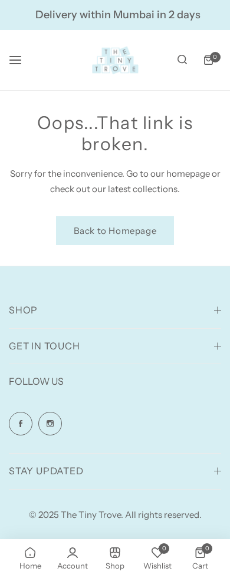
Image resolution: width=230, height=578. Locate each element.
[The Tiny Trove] (115, 60)
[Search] (182, 60)
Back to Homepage (115, 230)
